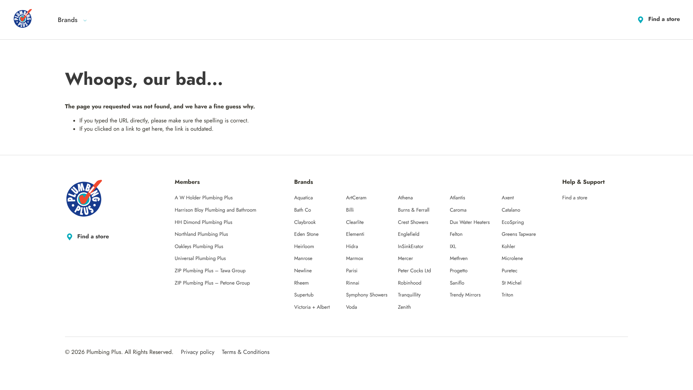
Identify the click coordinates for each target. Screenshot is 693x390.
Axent (508, 198)
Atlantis (457, 198)
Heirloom (304, 246)
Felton (456, 234)
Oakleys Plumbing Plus (199, 246)
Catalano (511, 210)
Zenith (404, 307)
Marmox (354, 258)
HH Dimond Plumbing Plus (203, 222)
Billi (350, 210)
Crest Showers (413, 222)
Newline (303, 270)
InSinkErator (410, 246)
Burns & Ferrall (413, 210)
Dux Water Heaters (470, 222)
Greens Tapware (519, 234)
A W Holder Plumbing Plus (204, 198)
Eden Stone (306, 234)
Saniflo (457, 283)
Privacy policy (197, 352)
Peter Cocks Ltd (414, 270)
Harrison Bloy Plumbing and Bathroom (215, 210)
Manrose (303, 258)
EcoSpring (513, 222)
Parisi (352, 270)
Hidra (352, 246)
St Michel (512, 283)
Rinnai (352, 283)
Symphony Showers (367, 295)
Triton (507, 295)
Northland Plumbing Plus (201, 234)
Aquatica (303, 198)
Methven (459, 258)
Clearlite (355, 222)
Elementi (355, 234)
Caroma (458, 210)
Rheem (301, 283)
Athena (405, 198)
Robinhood (409, 283)
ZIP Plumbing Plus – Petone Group (212, 283)
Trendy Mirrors (465, 295)
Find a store (664, 19)
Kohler (508, 246)
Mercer (405, 258)
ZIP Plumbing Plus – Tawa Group (210, 270)
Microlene (512, 258)
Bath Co (302, 210)
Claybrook (305, 222)
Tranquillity (409, 295)
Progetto (458, 270)
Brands (68, 20)
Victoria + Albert (312, 307)
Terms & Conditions (246, 352)
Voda (351, 307)
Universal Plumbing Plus (200, 258)
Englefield (408, 234)
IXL (453, 246)
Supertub (304, 295)
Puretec (510, 270)
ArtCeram (356, 198)
